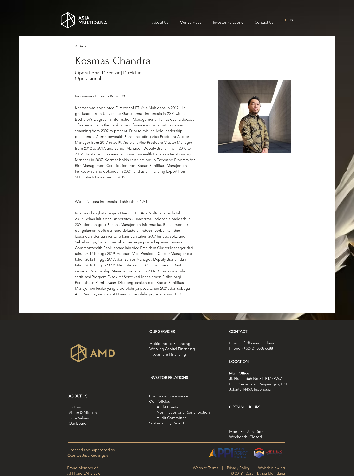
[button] (228, 20)
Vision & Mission (83, 412)
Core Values (79, 418)
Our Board (77, 423)
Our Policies (159, 401)
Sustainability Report (166, 423)
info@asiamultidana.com (262, 343)
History (75, 407)
